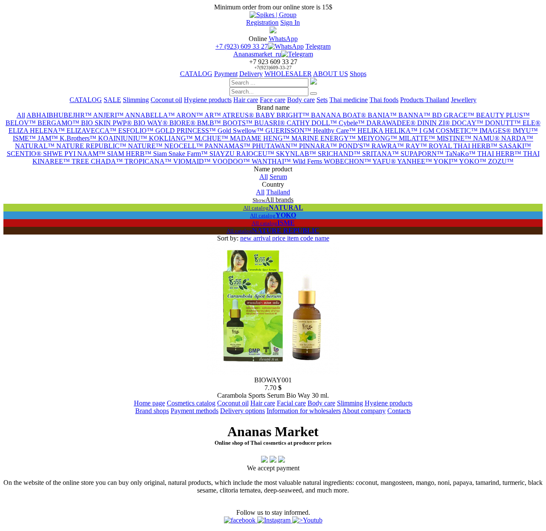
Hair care (245, 99)
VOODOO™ (232, 161)
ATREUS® (239, 115)
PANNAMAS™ (228, 146)
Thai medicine (348, 99)
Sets (322, 99)
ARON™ (190, 115)
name (322, 238)
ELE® (531, 122)
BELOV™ (22, 122)
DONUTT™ (504, 122)
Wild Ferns (308, 161)
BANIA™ (383, 115)
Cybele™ (352, 122)
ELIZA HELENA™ (38, 130)
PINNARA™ (319, 146)
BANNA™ (415, 115)
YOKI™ (446, 161)
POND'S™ (355, 146)
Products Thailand (424, 99)
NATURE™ (146, 146)
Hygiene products (208, 99)
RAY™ (417, 146)
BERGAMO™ (59, 122)
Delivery (251, 73)
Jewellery (463, 99)
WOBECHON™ (348, 161)
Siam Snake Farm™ (181, 153)
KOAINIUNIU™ (123, 138)
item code (301, 238)
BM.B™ (210, 122)
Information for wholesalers (304, 410)
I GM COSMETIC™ (449, 130)
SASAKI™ (515, 146)
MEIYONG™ (378, 138)
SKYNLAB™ (297, 153)
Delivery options (242, 410)
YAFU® (384, 161)
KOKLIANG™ (172, 138)
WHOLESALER (288, 73)
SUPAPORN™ (423, 153)
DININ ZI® (434, 122)
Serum (278, 176)
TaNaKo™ (461, 153)
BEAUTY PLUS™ (503, 115)
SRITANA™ (381, 153)
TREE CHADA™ (98, 161)
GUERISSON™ (289, 130)
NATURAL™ (35, 146)
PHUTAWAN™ (275, 146)
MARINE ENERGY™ (324, 138)
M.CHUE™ (212, 138)
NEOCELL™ (184, 146)
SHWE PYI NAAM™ (75, 153)
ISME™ (25, 138)
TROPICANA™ (149, 161)
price (279, 238)
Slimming (136, 99)
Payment (226, 73)
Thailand (278, 192)
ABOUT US (330, 73)
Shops (358, 73)
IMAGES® (496, 130)
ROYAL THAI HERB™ (464, 146)
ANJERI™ (109, 115)
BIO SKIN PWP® (107, 122)
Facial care (291, 403)
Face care (272, 99)
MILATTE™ (418, 138)
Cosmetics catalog (191, 403)
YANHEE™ (415, 161)
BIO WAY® (151, 122)
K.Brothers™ (79, 138)
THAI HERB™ (500, 153)
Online (258, 38)
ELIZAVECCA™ (92, 130)
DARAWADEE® (391, 122)
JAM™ (49, 138)
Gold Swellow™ (241, 130)
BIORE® (183, 122)
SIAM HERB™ (130, 153)
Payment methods (194, 410)
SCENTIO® (25, 153)
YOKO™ (473, 161)
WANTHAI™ (272, 161)
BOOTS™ (238, 122)
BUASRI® (270, 122)
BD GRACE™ (454, 115)
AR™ (213, 115)
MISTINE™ (455, 138)
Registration (262, 22)
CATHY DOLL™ (313, 122)
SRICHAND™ (340, 153)
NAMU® (487, 138)
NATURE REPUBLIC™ (92, 146)
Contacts (399, 410)
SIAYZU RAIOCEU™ (242, 153)
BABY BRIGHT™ (283, 115)
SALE (112, 99)
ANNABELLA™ (150, 115)
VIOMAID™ (192, 161)
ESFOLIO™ (136, 130)
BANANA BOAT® (339, 115)
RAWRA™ (389, 146)
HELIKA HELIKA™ (388, 130)
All (21, 115)
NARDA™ (517, 138)
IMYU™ (525, 130)
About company (364, 410)
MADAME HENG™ (260, 138)
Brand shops (152, 410)
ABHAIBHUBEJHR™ (59, 115)
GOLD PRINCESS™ (186, 130)
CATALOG (196, 73)
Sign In (290, 22)
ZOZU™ (501, 161)
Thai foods (383, 99)
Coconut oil (166, 99)
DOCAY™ (468, 122)
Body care (301, 99)
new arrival (256, 238)
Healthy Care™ (335, 130)
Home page (149, 403)
